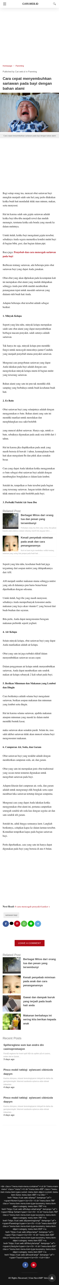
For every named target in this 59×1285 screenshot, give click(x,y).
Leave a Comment (29, 943)
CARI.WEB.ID (30, 4)
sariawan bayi (11, 915)
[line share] (31, 924)
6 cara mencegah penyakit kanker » (32, 906)
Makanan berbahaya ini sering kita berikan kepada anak (39, 1019)
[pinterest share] (17, 924)
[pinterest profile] (34, 1265)
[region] (29, 34)
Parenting (20, 66)
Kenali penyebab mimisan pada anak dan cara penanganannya (37, 541)
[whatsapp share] (24, 924)
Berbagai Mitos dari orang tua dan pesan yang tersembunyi (37, 519)
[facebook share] (6, 924)
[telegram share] (38, 924)
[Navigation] (4, 4)
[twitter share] (11, 923)
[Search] (54, 4)
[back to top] (52, 1278)
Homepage (7, 66)
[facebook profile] (25, 1265)
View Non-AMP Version (40, 1278)
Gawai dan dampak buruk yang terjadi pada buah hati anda (39, 1001)
